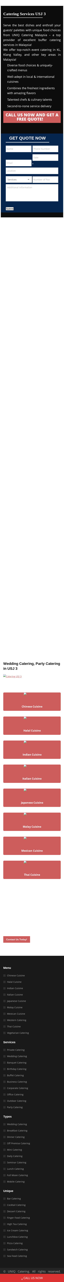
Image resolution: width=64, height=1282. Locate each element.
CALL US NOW (33, 1278)
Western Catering (16, 1020)
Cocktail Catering (16, 1204)
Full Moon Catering (17, 1175)
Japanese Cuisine (16, 1001)
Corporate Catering (17, 1088)
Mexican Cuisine (16, 1013)
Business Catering (17, 1081)
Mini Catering (14, 1149)
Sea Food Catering (17, 1255)
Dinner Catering (16, 1137)
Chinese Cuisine (16, 975)
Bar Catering (14, 1198)
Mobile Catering (16, 1181)
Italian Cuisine (15, 994)
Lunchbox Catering (17, 1236)
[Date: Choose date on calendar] (32, 163)
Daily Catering (14, 1156)
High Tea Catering (17, 1224)
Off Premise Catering (18, 1143)
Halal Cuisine (14, 981)
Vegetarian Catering (18, 1032)
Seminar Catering (16, 1162)
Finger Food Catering (18, 1217)
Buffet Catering (15, 1075)
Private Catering (16, 1049)
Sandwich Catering (17, 1249)
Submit (9, 208)
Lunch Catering (15, 1168)
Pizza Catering (15, 1243)
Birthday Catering (16, 1069)
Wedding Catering (17, 1056)
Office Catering (15, 1094)
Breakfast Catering (17, 1130)
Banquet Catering (16, 1062)
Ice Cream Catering (17, 1230)
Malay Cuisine (14, 1007)
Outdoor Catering (16, 1100)
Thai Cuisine (14, 1026)
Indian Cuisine (15, 988)
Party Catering (15, 1107)
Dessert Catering (16, 1211)
